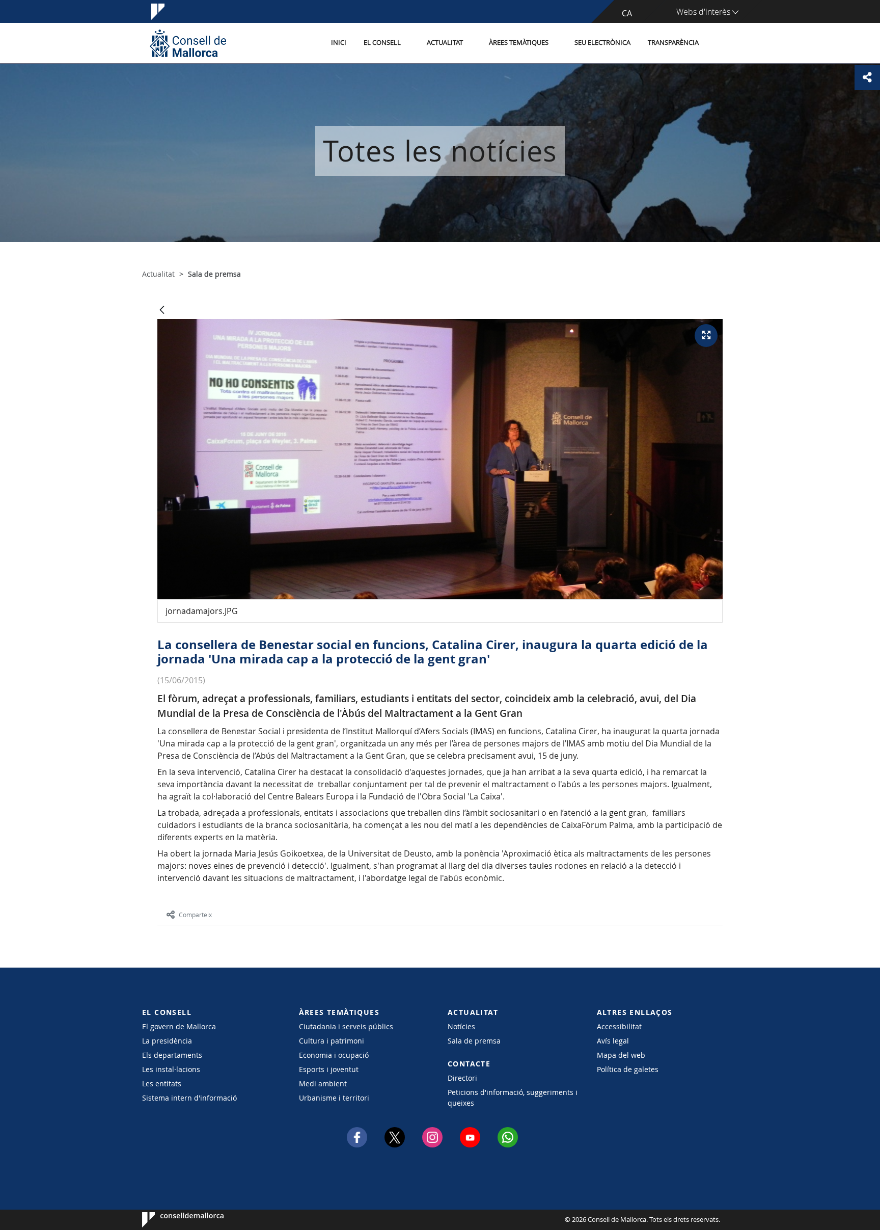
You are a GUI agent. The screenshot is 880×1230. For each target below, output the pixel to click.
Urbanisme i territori (334, 1098)
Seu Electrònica (602, 42)
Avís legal (613, 1041)
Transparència (673, 42)
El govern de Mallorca (179, 1026)
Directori (462, 1078)
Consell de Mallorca (173, 1220)
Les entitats (161, 1083)
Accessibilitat (619, 1026)
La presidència (167, 1041)
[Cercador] (718, 43)
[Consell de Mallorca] (188, 43)
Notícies (461, 1026)
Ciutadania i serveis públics (346, 1026)
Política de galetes (627, 1069)
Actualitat (445, 42)
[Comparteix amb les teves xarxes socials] (867, 77)
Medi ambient (323, 1083)
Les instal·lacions (171, 1069)
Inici (338, 42)
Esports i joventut (329, 1069)
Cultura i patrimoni (331, 1041)
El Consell (382, 42)
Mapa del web (621, 1055)
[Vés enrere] (162, 310)
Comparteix (195, 915)
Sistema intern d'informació (189, 1098)
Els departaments (172, 1055)
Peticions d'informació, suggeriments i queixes (513, 1097)
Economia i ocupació (334, 1055)
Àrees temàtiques (518, 42)
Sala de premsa (474, 1041)
